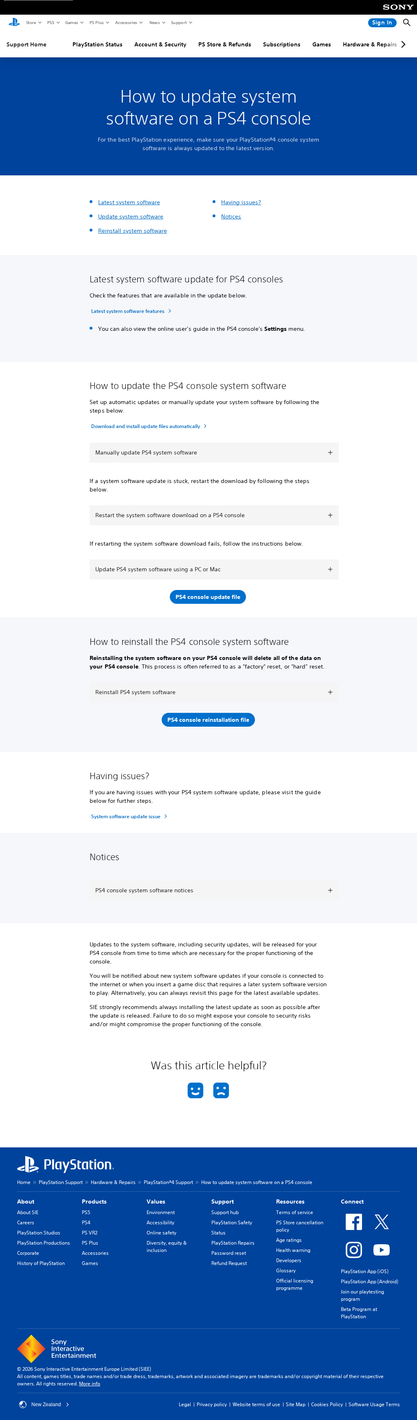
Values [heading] (156, 1201)
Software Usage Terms (374, 1404)
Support (179, 22)
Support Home (26, 44)
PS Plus (96, 22)
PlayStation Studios (38, 1232)
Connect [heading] (352, 1201)
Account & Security (160, 44)
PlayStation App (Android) (369, 1281)
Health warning (293, 1250)
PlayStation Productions (43, 1242)
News (154, 22)
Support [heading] (222, 1201)
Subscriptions (282, 44)
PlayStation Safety (231, 1222)
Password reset (228, 1253)
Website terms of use (256, 1404)
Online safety (161, 1232)
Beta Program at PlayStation (359, 1313)
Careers (25, 1222)
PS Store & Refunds (224, 44)
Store (31, 22)
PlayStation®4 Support (168, 1182)
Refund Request (229, 1263)
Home (24, 1182)
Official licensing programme (294, 1284)
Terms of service (294, 1212)
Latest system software (129, 202)
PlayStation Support (61, 1182)
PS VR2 (89, 1232)
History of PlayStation (41, 1263)
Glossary (286, 1270)
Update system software (130, 216)
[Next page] (401, 44)
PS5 (50, 22)
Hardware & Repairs (370, 44)
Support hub (225, 1212)
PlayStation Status (97, 44)
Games (71, 22)
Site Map (295, 1404)
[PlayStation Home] (14, 23)
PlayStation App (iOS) (364, 1271)
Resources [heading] (290, 1201)
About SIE (27, 1212)
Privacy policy (212, 1404)
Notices (231, 216)
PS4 (86, 1222)
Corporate (28, 1253)
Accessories (126, 22)
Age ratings (289, 1239)
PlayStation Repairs (233, 1242)
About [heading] (25, 1201)
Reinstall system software (132, 230)
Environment (161, 1212)
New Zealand (46, 1404)
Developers (288, 1260)
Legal (185, 1404)
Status (218, 1232)
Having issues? (241, 202)
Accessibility (160, 1222)
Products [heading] (94, 1201)
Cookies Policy (327, 1404)
